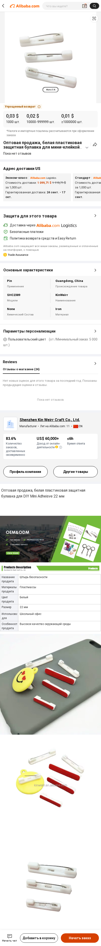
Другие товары (75, 472)
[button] (94, 18)
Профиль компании (25, 472)
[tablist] (51, 89)
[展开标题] (87, 147)
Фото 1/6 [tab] (50, 90)
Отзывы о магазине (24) (21, 369)
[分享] (95, 144)
